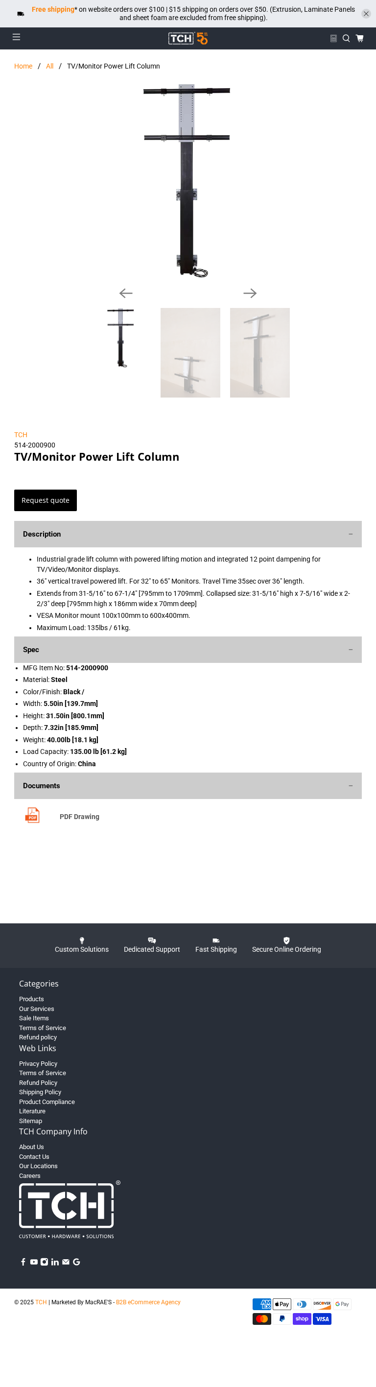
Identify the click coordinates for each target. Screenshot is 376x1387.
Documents (41, 785)
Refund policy (38, 1037)
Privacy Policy (38, 1063)
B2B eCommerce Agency (148, 1302)
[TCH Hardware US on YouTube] (34, 1264)
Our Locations (38, 1166)
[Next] (250, 293)
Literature (32, 1111)
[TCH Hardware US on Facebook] (23, 1264)
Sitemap (30, 1121)
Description (42, 534)
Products (31, 999)
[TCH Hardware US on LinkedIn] (55, 1264)
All (49, 66)
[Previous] (125, 293)
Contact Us (34, 1156)
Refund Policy (38, 1082)
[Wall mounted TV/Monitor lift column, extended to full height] (188, 181)
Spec (31, 649)
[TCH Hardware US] (188, 38)
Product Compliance (47, 1101)
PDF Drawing (79, 817)
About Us (31, 1147)
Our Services (36, 1008)
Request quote (46, 500)
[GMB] (76, 1264)
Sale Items (34, 1018)
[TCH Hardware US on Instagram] (44, 1264)
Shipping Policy (40, 1092)
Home (23, 66)
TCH (20, 435)
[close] (366, 14)
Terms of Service (42, 1028)
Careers (30, 1175)
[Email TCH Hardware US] (66, 1264)
